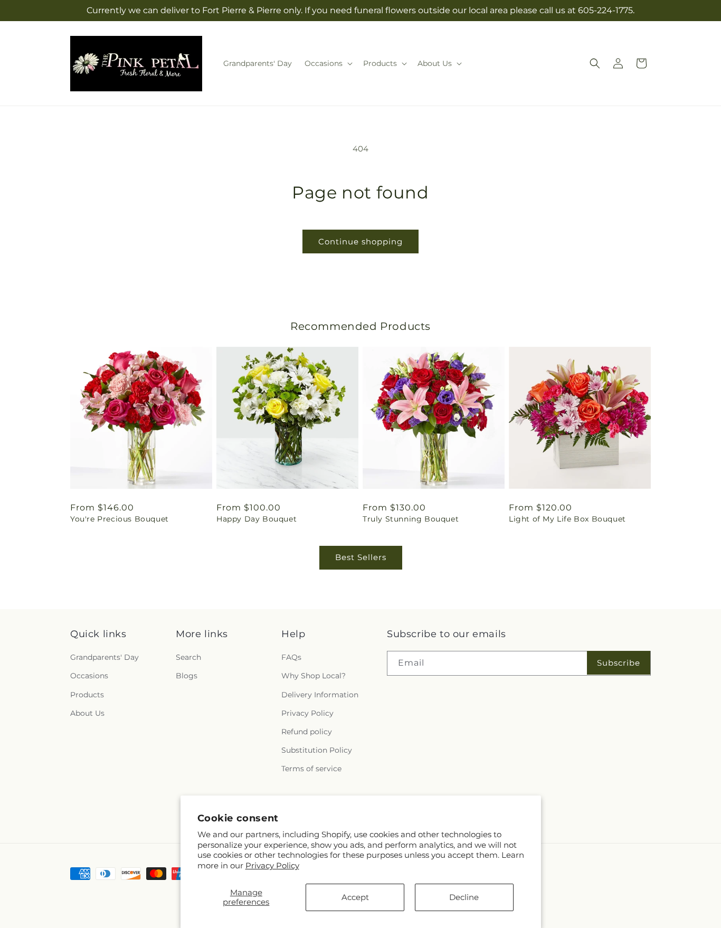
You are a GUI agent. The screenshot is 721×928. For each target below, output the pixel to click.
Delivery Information (319, 694)
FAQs (291, 657)
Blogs (186, 675)
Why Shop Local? (313, 675)
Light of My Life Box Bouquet (567, 519)
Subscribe (618, 663)
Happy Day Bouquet (256, 519)
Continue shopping (360, 241)
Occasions (89, 675)
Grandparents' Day (104, 657)
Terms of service (311, 768)
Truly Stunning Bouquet (411, 519)
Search (188, 657)
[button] (327, 63)
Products (87, 694)
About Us (87, 713)
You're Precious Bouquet (119, 519)
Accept (355, 897)
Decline (464, 897)
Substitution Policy (316, 750)
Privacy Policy (272, 865)
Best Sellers (360, 557)
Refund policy (306, 731)
